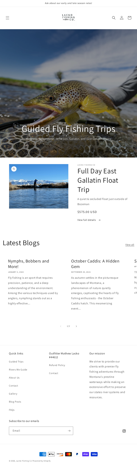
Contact (13, 385)
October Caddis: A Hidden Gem (95, 263)
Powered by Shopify (41, 461)
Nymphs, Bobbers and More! (28, 263)
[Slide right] (76, 326)
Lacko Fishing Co (24, 461)
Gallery (13, 393)
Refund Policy (57, 365)
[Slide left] (61, 326)
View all (129, 244)
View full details (87, 219)
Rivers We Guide (18, 369)
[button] (7, 18)
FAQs (11, 409)
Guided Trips (16, 361)
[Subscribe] (69, 431)
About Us (14, 377)
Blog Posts (15, 401)
